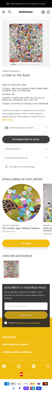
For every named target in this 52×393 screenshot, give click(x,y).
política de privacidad (28, 323)
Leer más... (7, 119)
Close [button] (26, 337)
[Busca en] (9, 12)
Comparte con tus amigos (22, 167)
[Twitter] (48, 366)
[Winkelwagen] (48, 12)
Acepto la (24, 323)
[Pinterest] (33, 366)
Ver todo (26, 243)
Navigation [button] (3, 12)
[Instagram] (19, 366)
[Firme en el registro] (43, 12)
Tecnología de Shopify (36, 360)
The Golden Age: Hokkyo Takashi (21, 228)
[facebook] (4, 366)
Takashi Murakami (11, 71)
